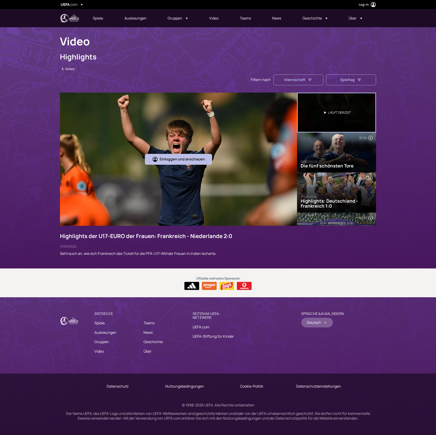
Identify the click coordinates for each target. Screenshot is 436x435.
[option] (336, 113)
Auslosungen (105, 332)
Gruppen (101, 341)
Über (147, 351)
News (148, 332)
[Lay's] (226, 286)
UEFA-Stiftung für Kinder (213, 336)
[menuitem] (103, 18)
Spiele (99, 322)
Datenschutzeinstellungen (318, 386)
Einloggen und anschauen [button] (182, 159)
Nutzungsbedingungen (184, 386)
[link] (98, 18)
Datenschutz (118, 386)
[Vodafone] (244, 286)
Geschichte (153, 341)
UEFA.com (201, 326)
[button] (178, 18)
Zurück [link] (69, 69)
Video (99, 351)
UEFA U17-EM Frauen (69, 18)
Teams (149, 322)
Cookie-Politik (251, 386)
